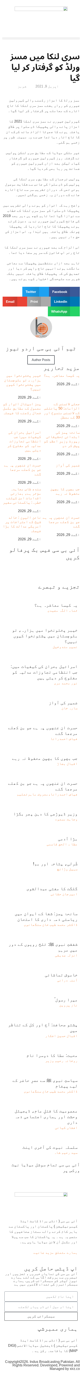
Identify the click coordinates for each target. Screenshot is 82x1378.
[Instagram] (26, 1178)
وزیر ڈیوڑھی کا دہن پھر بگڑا (45, 813)
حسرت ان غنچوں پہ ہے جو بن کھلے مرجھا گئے (22, 469)
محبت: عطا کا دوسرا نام (52, 1055)
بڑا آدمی (68, 838)
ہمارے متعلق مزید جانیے (55, 1252)
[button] (41, 38)
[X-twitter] (62, 1178)
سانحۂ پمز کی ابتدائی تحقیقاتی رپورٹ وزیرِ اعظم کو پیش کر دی (62, 439)
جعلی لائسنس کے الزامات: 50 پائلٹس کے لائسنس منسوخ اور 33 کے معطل (62, 410)
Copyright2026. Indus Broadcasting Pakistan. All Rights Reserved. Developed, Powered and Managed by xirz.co (42, 1365)
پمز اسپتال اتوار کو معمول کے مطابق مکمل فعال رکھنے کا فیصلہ (22, 408)
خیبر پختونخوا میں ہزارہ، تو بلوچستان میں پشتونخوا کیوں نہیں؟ (22, 382)
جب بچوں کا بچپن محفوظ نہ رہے (65, 491)
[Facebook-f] (74, 1178)
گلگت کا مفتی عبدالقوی (52, 888)
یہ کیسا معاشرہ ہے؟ (62, 375)
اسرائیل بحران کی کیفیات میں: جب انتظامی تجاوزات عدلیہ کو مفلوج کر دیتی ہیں (24, 441)
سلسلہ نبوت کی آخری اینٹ (50, 1147)
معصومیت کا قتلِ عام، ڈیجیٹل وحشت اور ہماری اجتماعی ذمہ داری (46, 1116)
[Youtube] (50, 1178)
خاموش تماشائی (61, 974)
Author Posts (41, 360)
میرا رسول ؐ (66, 999)
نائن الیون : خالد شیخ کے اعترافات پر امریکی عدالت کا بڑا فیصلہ (22, 524)
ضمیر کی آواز (68, 465)
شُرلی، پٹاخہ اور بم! (55, 863)
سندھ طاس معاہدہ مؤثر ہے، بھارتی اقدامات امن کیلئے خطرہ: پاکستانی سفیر (22, 495)
